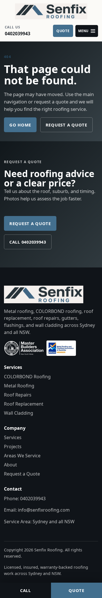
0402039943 (33, 498)
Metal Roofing (19, 386)
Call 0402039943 (27, 242)
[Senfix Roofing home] (51, 11)
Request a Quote (66, 125)
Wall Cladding (18, 413)
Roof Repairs (17, 395)
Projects (13, 446)
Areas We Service (22, 455)
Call (25, 590)
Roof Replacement (23, 404)
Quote (76, 590)
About (10, 465)
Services (13, 437)
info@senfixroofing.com (44, 510)
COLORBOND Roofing (27, 376)
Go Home (20, 125)
